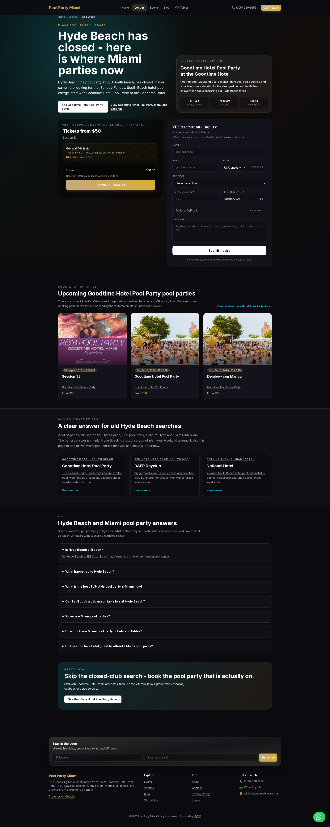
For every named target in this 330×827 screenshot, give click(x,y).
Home (125, 7)
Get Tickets (271, 7)
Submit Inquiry (219, 250)
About (195, 781)
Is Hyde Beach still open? (84, 550)
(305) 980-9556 (254, 781)
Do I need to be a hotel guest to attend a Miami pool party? (109, 646)
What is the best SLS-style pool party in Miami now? (103, 586)
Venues (139, 7)
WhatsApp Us (252, 787)
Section (178, 176)
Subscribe (268, 757)
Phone (225, 160)
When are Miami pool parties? (87, 616)
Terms (196, 800)
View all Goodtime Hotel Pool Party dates (244, 306)
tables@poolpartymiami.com (261, 793)
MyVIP (197, 816)
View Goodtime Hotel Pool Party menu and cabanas (139, 106)
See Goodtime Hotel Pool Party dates (82, 106)
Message (178, 219)
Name (177, 144)
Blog (167, 7)
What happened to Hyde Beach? (89, 571)
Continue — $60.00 (110, 185)
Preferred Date (233, 191)
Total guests (183, 191)
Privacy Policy (201, 794)
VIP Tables (181, 7)
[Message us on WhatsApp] (319, 817)
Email (177, 160)
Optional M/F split (219, 210)
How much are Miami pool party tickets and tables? (103, 631)
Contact (197, 787)
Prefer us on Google (62, 796)
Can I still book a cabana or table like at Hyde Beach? (105, 601)
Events (154, 7)
